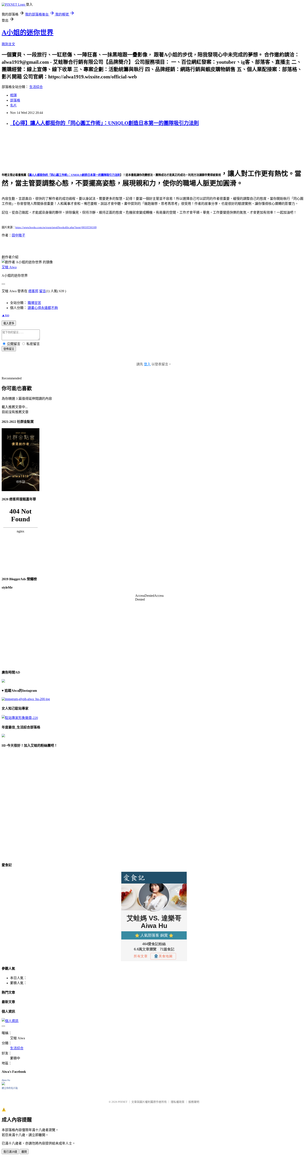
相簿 (13, 95)
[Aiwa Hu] (3, 1084)
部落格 (15, 100)
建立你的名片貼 (10, 1088)
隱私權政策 (177, 1101)
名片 (13, 105)
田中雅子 (18, 235)
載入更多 (8, 323)
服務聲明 (193, 1101)
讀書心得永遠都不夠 (43, 308)
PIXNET (122, 1101)
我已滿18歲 (10, 1151)
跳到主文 (8, 44)
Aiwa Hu (6, 1080)
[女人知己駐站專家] (20, 718)
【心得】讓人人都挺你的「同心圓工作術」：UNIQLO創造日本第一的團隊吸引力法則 (104, 123)
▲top (5, 315)
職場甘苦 (34, 303)
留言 (42, 291)
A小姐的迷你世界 (27, 32)
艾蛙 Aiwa (9, 267)
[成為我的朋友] (26, 699)
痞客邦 (33, 291)
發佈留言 (8, 348)
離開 (24, 1151)
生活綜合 (36, 87)
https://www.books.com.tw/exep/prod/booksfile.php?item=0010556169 (56, 227)
